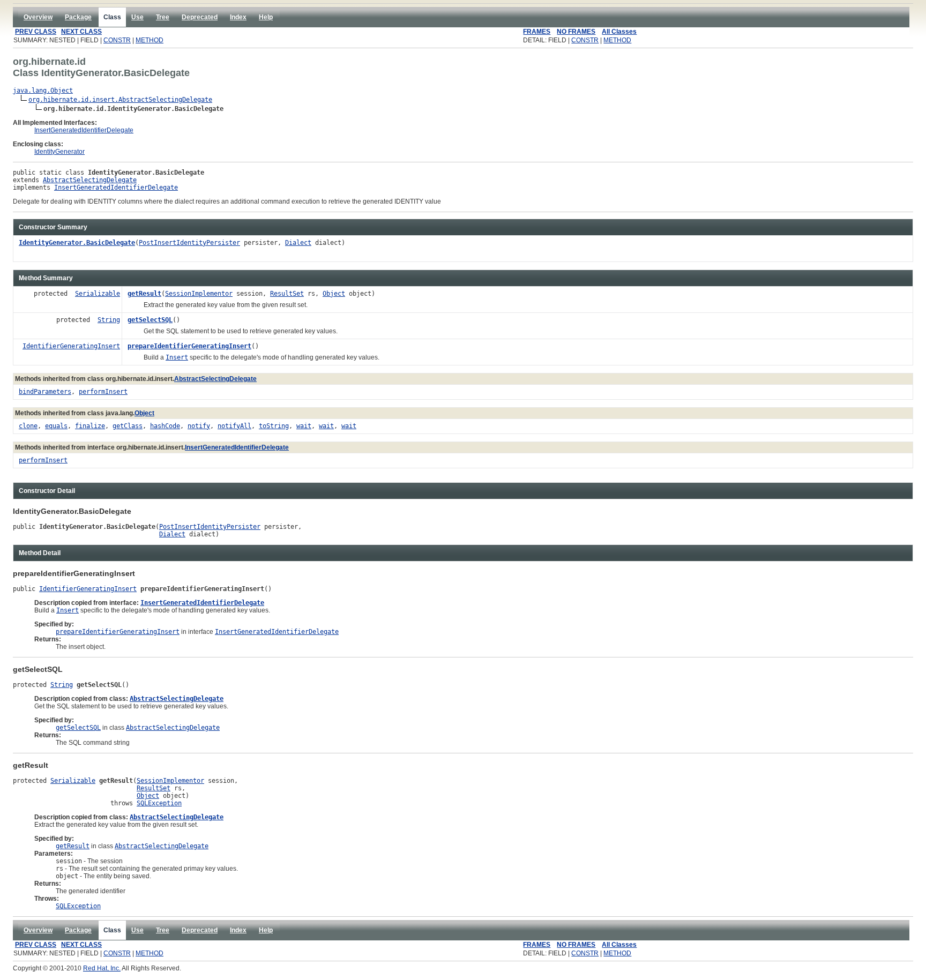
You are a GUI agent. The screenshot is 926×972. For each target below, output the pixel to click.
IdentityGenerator (59, 151)
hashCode (165, 426)
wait (303, 426)
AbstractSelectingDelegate (90, 180)
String (109, 320)
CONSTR (117, 40)
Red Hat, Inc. (102, 968)
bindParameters (45, 391)
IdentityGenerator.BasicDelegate (77, 242)
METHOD (149, 40)
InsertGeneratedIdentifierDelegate (83, 130)
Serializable (97, 293)
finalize (90, 426)
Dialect (298, 242)
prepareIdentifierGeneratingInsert (189, 346)
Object (334, 293)
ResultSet (287, 293)
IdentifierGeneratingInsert (71, 346)
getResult (144, 293)
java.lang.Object (43, 90)
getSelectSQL (150, 320)
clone (28, 426)
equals (56, 426)
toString (274, 426)
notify (199, 426)
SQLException (159, 803)
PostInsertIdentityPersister (189, 242)
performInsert (103, 391)
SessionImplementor (199, 293)
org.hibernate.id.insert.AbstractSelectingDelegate (120, 99)
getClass (128, 426)
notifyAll (234, 426)
